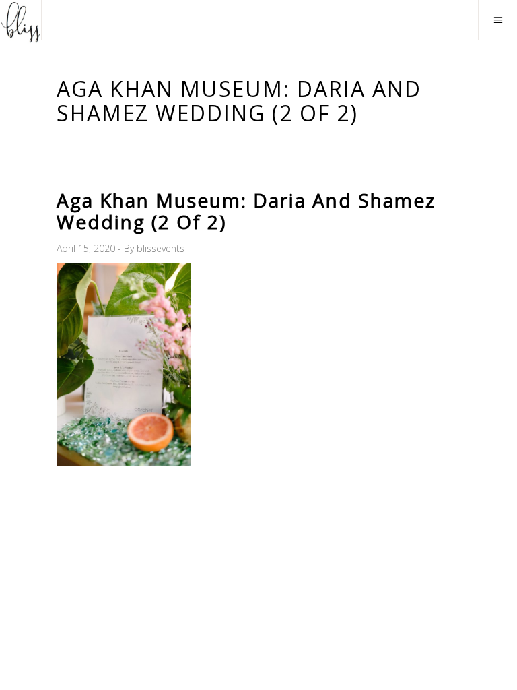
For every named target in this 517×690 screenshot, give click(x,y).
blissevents (160, 248)
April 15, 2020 (87, 248)
